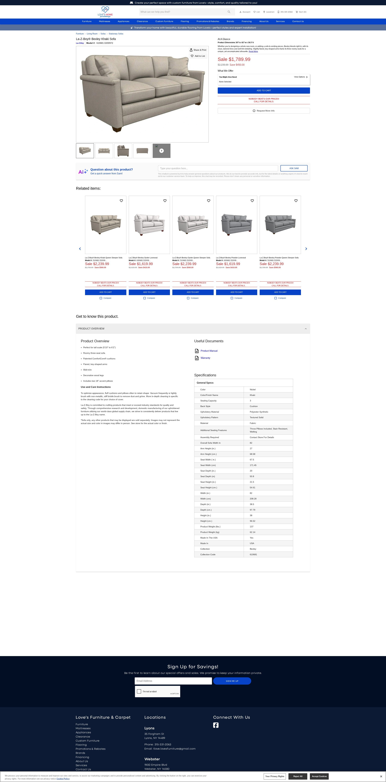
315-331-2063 (163, 744)
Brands (230, 21)
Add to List (200, 56)
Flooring (185, 21)
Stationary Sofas (116, 34)
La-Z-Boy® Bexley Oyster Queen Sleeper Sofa (191, 258)
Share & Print (200, 50)
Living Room (92, 34)
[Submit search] (229, 12)
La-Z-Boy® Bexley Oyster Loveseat (143, 258)
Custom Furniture (164, 21)
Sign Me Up (232, 681)
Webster (152, 758)
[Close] (381, 776)
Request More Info (266, 110)
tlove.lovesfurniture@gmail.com (174, 748)
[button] (240, 12)
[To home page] (105, 12)
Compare (107, 298)
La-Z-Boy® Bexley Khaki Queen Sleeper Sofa (103, 258)
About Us (263, 21)
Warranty (205, 358)
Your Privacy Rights (274, 776)
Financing (247, 21)
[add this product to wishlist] (121, 200)
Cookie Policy (63, 779)
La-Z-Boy (80, 43)
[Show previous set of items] (80, 249)
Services (280, 21)
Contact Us (298, 21)
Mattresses (104, 21)
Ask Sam (294, 168)
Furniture (86, 21)
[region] (193, 776)
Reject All (297, 776)
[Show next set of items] (306, 249)
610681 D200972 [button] (104, 43)
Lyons (149, 727)
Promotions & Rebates (208, 21)
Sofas (103, 34)
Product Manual (209, 351)
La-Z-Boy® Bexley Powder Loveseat (231, 258)
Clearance (142, 21)
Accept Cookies (319, 776)
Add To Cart (264, 90)
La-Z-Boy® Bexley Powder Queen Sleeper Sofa (279, 258)
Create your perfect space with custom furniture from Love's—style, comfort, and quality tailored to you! (195, 2)
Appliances (123, 21)
